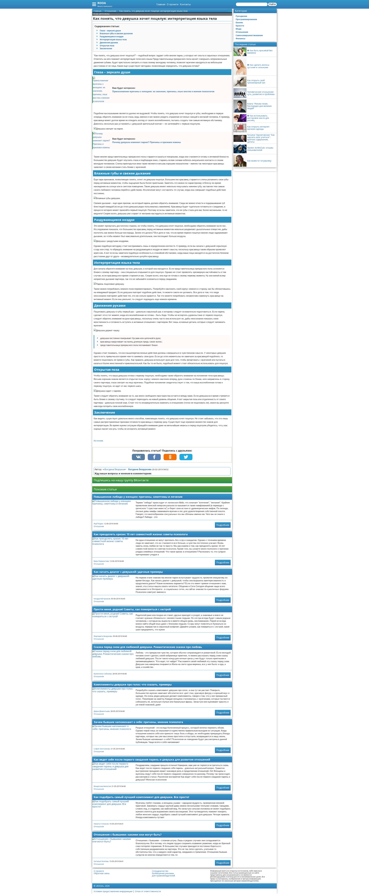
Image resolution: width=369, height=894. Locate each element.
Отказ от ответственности (148, 891)
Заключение (106, 48)
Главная (160, 4)
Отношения (99, 526)
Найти (272, 4)
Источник (98, 440)
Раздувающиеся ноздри (111, 36)
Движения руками (109, 42)
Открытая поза (107, 45)
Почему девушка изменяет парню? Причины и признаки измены (146, 142)
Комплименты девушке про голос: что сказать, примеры (133, 684)
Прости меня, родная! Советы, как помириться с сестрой (132, 609)
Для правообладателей (163, 876)
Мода (238, 28)
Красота (240, 25)
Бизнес (239, 22)
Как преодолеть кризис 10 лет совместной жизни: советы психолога (141, 534)
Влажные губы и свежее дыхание (116, 33)
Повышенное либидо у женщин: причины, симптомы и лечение (138, 496)
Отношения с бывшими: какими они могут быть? (128, 834)
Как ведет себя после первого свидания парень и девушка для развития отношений (152, 759)
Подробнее (222, 525)
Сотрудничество (160, 871)
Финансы (240, 38)
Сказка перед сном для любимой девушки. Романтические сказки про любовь (148, 647)
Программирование (246, 19)
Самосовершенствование (249, 35)
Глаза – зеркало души (110, 30)
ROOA (101, 3)
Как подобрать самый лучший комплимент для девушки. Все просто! (141, 797)
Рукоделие (241, 16)
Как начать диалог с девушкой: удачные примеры (128, 571)
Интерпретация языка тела (113, 39)
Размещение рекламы (163, 873)
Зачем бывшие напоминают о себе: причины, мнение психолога (138, 722)
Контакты (185, 4)
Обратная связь (102, 873)
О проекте (172, 4)
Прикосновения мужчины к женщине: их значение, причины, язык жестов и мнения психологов (163, 91)
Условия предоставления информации (113, 891)
